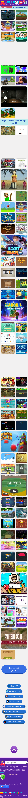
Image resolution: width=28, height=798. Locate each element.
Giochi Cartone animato (14, 706)
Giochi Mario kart (14, 696)
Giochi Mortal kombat (14, 722)
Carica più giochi (14, 669)
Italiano (6, 786)
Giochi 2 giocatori (14, 716)
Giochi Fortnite (14, 691)
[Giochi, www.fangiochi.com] (10, 2)
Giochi (2, 772)
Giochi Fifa (14, 686)
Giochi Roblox (14, 701)
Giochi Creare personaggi (14, 711)
